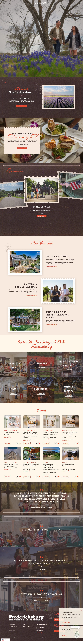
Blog (25, 624)
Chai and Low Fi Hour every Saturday (70, 433)
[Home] (41, 3)
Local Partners (12, 629)
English (6, 639)
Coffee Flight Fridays (50, 432)
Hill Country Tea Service (68, 465)
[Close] (81, 610)
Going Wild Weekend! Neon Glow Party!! (31, 465)
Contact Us (13, 626)
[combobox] (5, 639)
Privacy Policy (42, 637)
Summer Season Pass (11, 432)
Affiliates (27, 626)
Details (7, 443)
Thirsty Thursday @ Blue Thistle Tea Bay (30, 433)
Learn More (22, 147)
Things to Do (21, 105)
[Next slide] (44, 228)
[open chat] (77, 634)
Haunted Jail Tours (11, 464)
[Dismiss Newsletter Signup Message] (81, 627)
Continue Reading (51, 266)
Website (6, 437)
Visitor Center (41, 624)
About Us (12, 624)
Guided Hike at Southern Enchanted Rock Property (50, 465)
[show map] (17, 443)
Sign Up (64, 635)
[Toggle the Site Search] (2, 2)
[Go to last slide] (39, 228)
